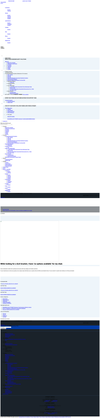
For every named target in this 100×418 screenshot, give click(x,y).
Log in (1, 3)
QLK (8, 147)
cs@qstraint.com (54, 401)
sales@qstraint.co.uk (51, 407)
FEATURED (5, 301)
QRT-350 (9, 138)
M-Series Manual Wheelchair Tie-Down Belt (16, 142)
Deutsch (9, 177)
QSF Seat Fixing (10, 152)
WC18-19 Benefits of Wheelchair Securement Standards (14, 308)
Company (5, 126)
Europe (6, 173)
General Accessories (11, 156)
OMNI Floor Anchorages (10, 148)
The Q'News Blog (8, 108)
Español (9, 178)
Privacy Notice (33, 417)
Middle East (7, 190)
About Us (7, 61)
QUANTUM (9, 145)
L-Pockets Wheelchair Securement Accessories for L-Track (19, 151)
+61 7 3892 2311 (47, 412)
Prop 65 (69, 417)
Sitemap (20, 417)
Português (9, 181)
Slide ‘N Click (10, 150)
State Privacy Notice (41, 417)
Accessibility (3, 2)
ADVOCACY (5, 298)
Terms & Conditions (26, 417)
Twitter (6, 133)
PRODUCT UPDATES (7, 303)
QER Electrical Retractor (12, 141)
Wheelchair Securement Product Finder (13, 157)
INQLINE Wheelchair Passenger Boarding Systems (17, 140)
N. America (7, 170)
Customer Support (8, 100)
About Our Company (9, 127)
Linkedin (7, 131)
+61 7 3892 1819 (54, 412)
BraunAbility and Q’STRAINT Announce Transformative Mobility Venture (21, 118)
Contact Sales (5, 167)
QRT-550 (9, 139)
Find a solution (25, 94)
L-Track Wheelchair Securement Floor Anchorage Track (18, 149)
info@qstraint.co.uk (51, 413)
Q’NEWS (4, 161)
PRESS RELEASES (6, 302)
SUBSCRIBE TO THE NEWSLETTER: (9, 326)
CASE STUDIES (6, 300)
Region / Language (6, 169)
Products (4, 135)
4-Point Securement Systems (11, 136)
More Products (8, 153)
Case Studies (8, 163)
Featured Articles (8, 164)
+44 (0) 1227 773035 (26, 1)
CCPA (66, 417)
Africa (6, 188)
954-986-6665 (55, 400)
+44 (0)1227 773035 (50, 406)
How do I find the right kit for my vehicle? (8, 294)
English (8, 171)
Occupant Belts (10, 155)
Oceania (6, 183)
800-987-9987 (11, 1)
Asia (6, 185)
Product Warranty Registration (11, 344)
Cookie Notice (48, 417)
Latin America (8, 179)
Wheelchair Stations (9, 144)
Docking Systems (8, 146)
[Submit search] (11, 124)
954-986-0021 (46, 401)
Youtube (6, 134)
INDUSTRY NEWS (11, 116)
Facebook (7, 130)
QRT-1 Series (10, 137)
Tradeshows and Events (10, 128)
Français (9, 172)
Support (4, 158)
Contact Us (5, 121)
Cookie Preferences (55, 417)
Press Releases (8, 166)
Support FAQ (7, 160)
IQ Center (7, 129)
